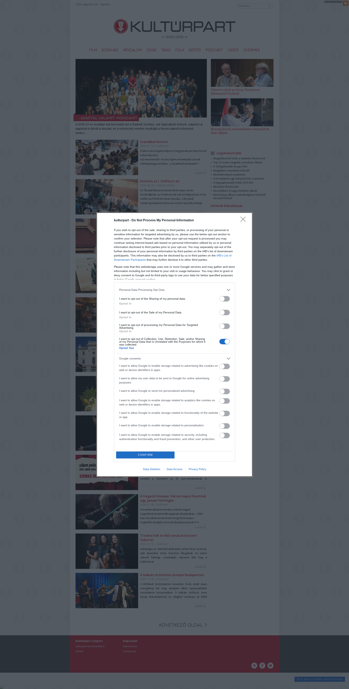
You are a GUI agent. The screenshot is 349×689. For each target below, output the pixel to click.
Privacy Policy (197, 469)
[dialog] (174, 345)
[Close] (244, 220)
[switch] (224, 298)
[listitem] (174, 290)
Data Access (174, 469)
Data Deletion (151, 469)
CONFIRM (145, 454)
